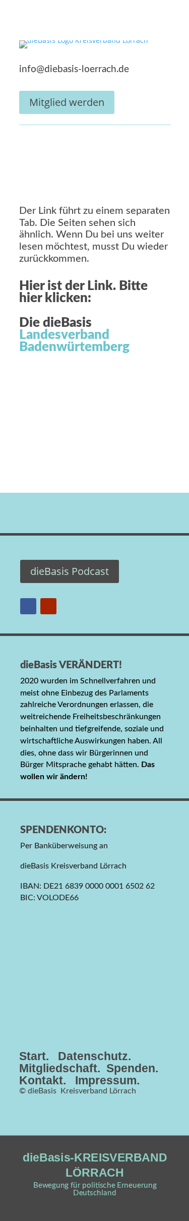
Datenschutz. (94, 1056)
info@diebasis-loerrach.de (74, 69)
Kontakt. (42, 1080)
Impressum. (107, 1080)
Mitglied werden (66, 102)
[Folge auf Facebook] (28, 606)
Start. (34, 1056)
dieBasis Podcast (69, 571)
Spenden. (132, 1068)
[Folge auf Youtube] (48, 606)
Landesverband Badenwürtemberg (74, 341)
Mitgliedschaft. (59, 1068)
